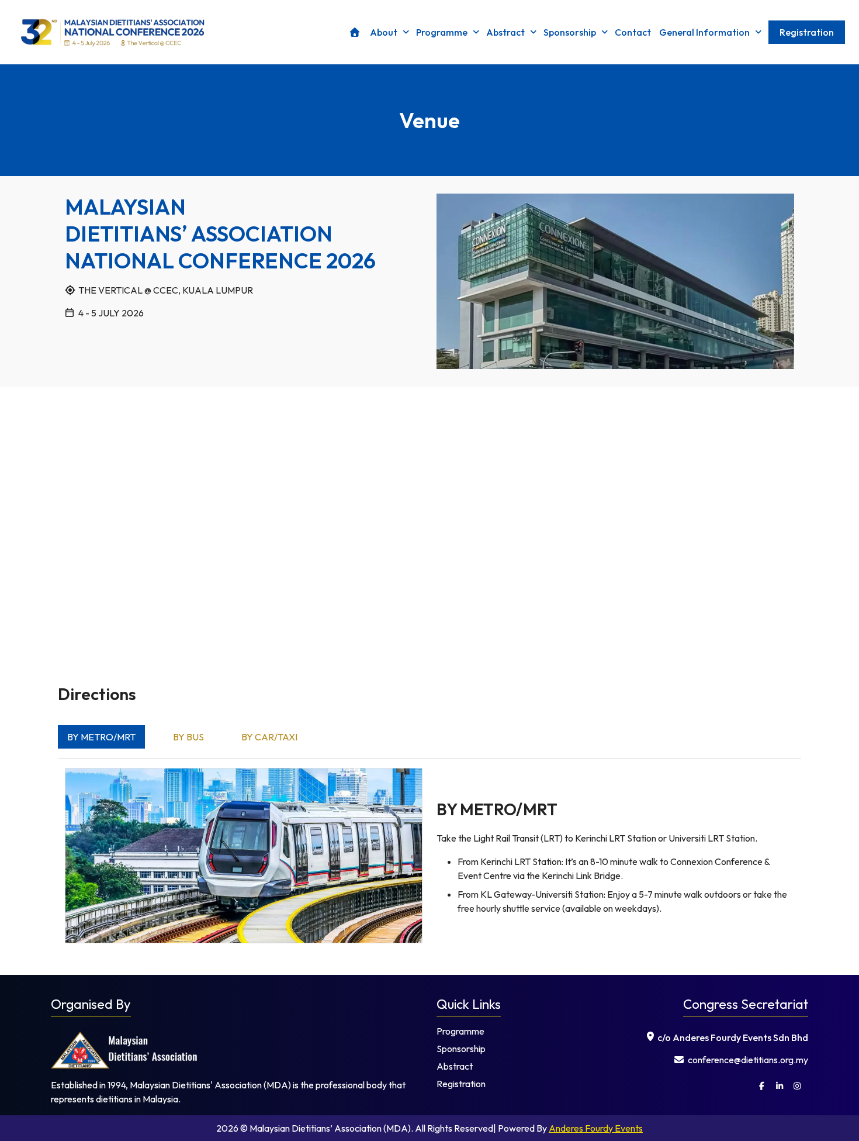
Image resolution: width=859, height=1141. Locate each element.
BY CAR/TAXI (269, 737)
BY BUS (188, 737)
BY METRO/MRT (101, 737)
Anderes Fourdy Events (596, 1128)
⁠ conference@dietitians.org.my (747, 1060)
